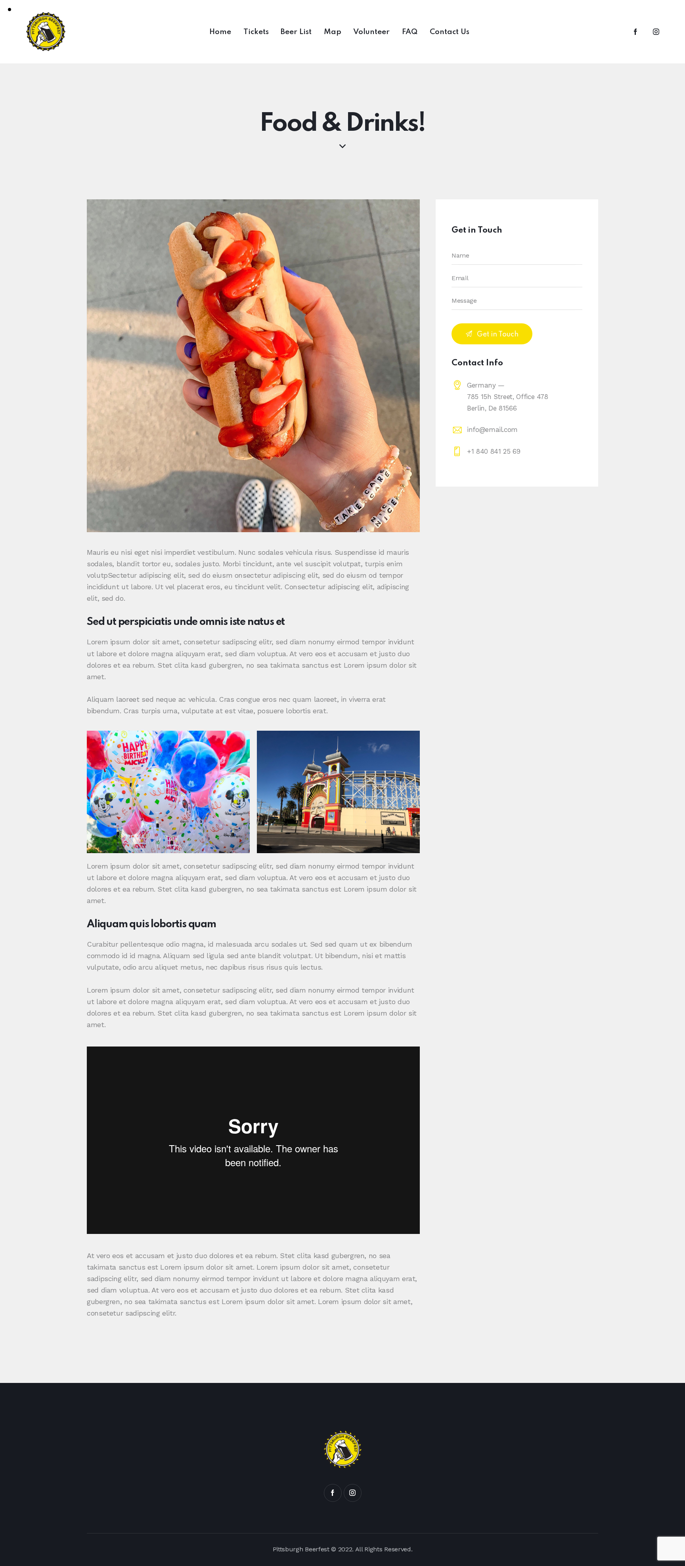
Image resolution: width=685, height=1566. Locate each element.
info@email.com (492, 430)
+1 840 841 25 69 (493, 451)
